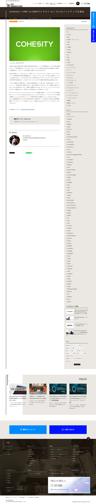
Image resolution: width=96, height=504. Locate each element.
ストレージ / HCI (71, 72)
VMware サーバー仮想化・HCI (56, 449)
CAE (68, 44)
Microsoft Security (71, 205)
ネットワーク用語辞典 (83, 353)
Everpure (69, 238)
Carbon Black (70, 142)
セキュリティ (70, 75)
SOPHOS (31, 463)
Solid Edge (69, 251)
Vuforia (68, 286)
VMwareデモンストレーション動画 (74, 345)
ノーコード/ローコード (72, 92)
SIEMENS (69, 245)
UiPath (68, 276)
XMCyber (69, 296)
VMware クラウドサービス (56, 456)
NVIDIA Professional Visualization (57, 473)
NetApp (69, 210)
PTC (73, 473)
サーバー (69, 70)
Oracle (68, 230)
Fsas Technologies (71, 174)
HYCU (68, 187)
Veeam (69, 278)
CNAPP (69, 47)
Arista (68, 131)
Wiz (68, 294)
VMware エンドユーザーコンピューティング (59, 451)
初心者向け (70, 361)
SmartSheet (70, 248)
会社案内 (31, 497)
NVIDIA (69, 215)
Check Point (70, 147)
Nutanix (69, 213)
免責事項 (37, 497)
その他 (68, 105)
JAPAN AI (69, 192)
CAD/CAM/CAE (75, 470)
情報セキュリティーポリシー (12, 497)
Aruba (68, 134)
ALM (68, 37)
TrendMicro (70, 273)
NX (68, 218)
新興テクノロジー (71, 103)
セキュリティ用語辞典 (72, 353)
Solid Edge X (70, 253)
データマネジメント (22, 18)
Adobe (68, 114)
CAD (68, 42)
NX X (68, 220)
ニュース (34, 3)
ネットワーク (70, 90)
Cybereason (70, 162)
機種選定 (72, 3)
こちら (39, 101)
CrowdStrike (70, 159)
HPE (68, 185)
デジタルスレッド (71, 85)
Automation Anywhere (72, 136)
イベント (65, 3)
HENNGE (69, 182)
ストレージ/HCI (75, 446)
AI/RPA (29, 470)
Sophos (69, 258)
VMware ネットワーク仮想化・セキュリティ (59, 454)
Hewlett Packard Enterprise (78, 451)
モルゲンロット (71, 116)
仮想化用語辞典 (71, 355)
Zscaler (69, 301)
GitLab (68, 180)
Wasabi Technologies (72, 289)
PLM (68, 57)
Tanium (69, 263)
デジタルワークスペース (73, 87)
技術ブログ (53, 3)
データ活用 (70, 82)
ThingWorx (69, 268)
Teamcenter (70, 266)
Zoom (68, 299)
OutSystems (70, 233)
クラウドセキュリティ (78, 348)
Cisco (68, 149)
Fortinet (69, 172)
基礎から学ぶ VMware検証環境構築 (74, 358)
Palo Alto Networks (71, 235)
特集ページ (42, 3)
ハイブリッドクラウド (72, 95)
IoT (68, 54)
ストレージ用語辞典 (76, 350)
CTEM (68, 49)
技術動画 (59, 3)
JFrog (68, 197)
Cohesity (22, 21)
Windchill (69, 291)
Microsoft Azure (71, 202)
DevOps (69, 52)
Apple (68, 126)
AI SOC (69, 34)
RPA (68, 59)
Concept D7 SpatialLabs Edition (74, 154)
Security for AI (70, 65)
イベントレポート (71, 67)
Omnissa (69, 225)
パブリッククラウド (72, 98)
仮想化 (68, 100)
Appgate (69, 124)
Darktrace (69, 164)
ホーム (10, 18)
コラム (69, 350)
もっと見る (77, 364)
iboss (68, 190)
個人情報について (23, 497)
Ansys (68, 121)
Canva (68, 139)
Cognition (69, 119)
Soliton (68, 256)
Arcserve (69, 129)
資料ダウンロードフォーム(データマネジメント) (26, 121)
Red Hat (69, 243)
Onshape (69, 228)
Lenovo (74, 456)
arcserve (9, 473)
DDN (68, 167)
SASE (68, 62)
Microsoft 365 (70, 200)
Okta (68, 223)
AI (67, 32)
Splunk (68, 261)
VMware (69, 283)
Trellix (68, 271)
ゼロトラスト (70, 77)
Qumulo (69, 240)
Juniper (69, 195)
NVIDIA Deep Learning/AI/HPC (35, 473)
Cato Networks (70, 144)
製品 (47, 3)
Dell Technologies (71, 169)
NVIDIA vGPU (53, 458)
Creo (68, 157)
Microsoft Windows (71, 207)
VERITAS (69, 281)
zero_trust (69, 348)
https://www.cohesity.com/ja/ (27, 109)
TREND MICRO (32, 460)
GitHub (69, 177)
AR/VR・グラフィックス (73, 39)
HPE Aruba (9, 449)
